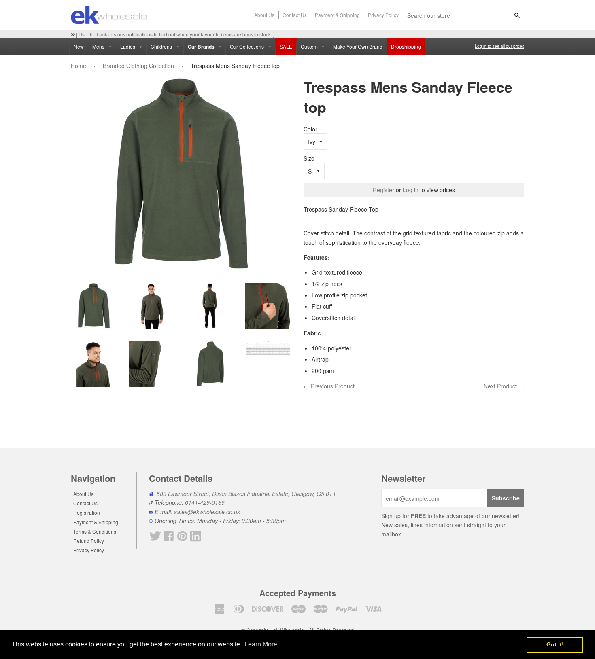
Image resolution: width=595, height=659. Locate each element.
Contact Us (295, 14)
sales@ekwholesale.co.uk (207, 512)
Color (310, 129)
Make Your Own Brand (357, 46)
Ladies (128, 46)
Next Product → (504, 386)
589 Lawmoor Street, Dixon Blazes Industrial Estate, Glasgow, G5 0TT (246, 493)
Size (309, 158)
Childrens (162, 46)
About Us (264, 14)
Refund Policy (88, 540)
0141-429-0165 (205, 502)
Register (383, 190)
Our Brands (202, 46)
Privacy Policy (383, 14)
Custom (310, 46)
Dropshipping (406, 46)
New (79, 46)
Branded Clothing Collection (138, 65)
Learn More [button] (260, 644)
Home (78, 65)
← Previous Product (329, 386)
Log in (411, 190)
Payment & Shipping (337, 14)
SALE (286, 46)
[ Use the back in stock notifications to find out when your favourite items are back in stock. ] (174, 34)
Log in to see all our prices (499, 46)
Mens (99, 46)
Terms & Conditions (94, 531)
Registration (86, 512)
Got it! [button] (555, 644)
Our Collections (247, 46)
